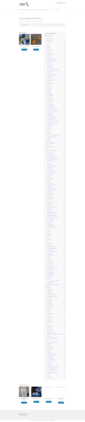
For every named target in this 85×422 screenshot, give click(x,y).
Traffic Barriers (49, 205)
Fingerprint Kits (49, 169)
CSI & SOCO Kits (49, 352)
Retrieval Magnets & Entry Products (52, 296)
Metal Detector (49, 292)
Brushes (48, 162)
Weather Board (49, 244)
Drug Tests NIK (49, 90)
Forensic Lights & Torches (51, 355)
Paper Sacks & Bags (50, 112)
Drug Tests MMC (49, 88)
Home (20, 9)
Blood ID (48, 42)
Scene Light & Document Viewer (52, 188)
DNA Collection (49, 208)
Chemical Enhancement (49, 57)
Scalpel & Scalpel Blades (50, 227)
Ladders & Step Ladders (50, 322)
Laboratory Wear (49, 265)
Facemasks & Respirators (51, 255)
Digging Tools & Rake (50, 313)
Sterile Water (49, 231)
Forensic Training (48, 145)
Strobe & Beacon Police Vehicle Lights (52, 372)
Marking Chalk (49, 239)
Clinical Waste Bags (50, 100)
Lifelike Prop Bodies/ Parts (51, 54)
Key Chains (48, 279)
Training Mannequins (49, 343)
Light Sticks (49, 73)
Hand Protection (49, 258)
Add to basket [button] (24, 49)
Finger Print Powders (50, 164)
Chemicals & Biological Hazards (52, 248)
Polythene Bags (49, 114)
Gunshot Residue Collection (51, 332)
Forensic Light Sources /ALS (51, 184)
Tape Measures (49, 78)
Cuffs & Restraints (49, 277)
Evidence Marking (49, 66)
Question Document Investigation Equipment (53, 284)
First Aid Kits (49, 138)
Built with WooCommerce (23, 414)
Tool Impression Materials (51, 155)
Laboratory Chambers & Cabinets (51, 157)
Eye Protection (49, 253)
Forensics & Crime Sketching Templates (53, 69)
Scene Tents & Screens (50, 201)
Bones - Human (49, 52)
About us (23, 9)
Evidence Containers (50, 104)
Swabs (48, 232)
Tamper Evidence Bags (50, 119)
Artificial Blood (49, 350)
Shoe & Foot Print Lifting (50, 153)
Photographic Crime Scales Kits (52, 74)
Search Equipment (48, 287)
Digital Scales (49, 64)
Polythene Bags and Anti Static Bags (52, 338)
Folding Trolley (49, 316)
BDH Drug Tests (49, 86)
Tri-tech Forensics (48, 345)
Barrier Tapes (49, 196)
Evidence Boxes (49, 102)
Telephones (49, 374)
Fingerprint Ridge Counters (51, 172)
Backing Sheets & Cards (50, 160)
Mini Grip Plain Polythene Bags (51, 109)
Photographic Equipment (51, 359)
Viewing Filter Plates (50, 193)
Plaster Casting (49, 152)
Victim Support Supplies (50, 219)
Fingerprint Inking (50, 167)
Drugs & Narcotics (48, 85)
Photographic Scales (50, 76)
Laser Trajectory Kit (50, 71)
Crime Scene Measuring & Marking (51, 59)
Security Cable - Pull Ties (50, 116)
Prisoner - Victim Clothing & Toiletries (53, 280)
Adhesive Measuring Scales (51, 61)
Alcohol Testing (49, 327)
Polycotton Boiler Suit (50, 267)
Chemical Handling (50, 98)
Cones (48, 200)
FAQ (40, 9)
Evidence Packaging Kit (50, 105)
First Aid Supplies (48, 133)
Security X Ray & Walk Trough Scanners (53, 369)
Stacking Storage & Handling (51, 117)
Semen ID (48, 45)
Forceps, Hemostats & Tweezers (52, 225)
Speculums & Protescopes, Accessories (53, 217)
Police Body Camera (50, 362)
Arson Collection (49, 97)
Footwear (48, 256)
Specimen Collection (50, 347)
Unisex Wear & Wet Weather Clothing (52, 268)
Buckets (48, 311)
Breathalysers (48, 47)
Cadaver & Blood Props (49, 49)
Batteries (48, 308)
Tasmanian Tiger (49, 303)
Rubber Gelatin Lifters (50, 179)
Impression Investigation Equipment (51, 150)
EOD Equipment (49, 289)
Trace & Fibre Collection (49, 325)
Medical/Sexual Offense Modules (52, 215)
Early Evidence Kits (50, 210)
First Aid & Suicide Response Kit (51, 136)
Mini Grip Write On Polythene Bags (52, 110)
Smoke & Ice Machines (50, 371)
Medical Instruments (49, 222)
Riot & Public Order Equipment (51, 367)
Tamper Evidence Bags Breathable (52, 121)
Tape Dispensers (49, 126)
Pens (47, 241)
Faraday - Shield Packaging (51, 107)
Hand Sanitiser (49, 81)
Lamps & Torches (49, 186)
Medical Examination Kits (50, 220)
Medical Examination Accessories (52, 212)
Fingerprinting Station (50, 174)
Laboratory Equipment (50, 357)
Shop (48, 9)
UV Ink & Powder (49, 191)
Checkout (31, 9)
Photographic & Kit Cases (51, 177)
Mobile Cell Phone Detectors (51, 294)
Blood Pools (49, 50)
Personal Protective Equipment (50, 246)
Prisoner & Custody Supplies (50, 275)
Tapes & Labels (49, 128)
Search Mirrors (49, 298)
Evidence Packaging (49, 93)
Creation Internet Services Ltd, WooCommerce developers (45, 420)
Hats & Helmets (49, 260)
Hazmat (47, 148)
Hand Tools (48, 320)
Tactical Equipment (49, 301)
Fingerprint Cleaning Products (51, 165)
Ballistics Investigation (49, 38)
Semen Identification (49, 299)
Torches (47, 323)
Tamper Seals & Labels (50, 124)
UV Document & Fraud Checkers (51, 189)
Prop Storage (49, 364)
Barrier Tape (49, 62)
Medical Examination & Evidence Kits (51, 207)
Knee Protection (49, 263)
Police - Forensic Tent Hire (51, 360)
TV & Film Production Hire (50, 348)
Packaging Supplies (49, 234)
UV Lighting (49, 376)
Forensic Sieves (49, 318)
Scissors (48, 229)
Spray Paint (48, 243)
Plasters (48, 140)
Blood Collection (49, 224)
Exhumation (48, 129)
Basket (27, 9)
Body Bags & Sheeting (50, 198)
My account (44, 9)
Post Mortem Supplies (49, 270)
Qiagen (48, 340)
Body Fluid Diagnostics (49, 40)
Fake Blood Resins (48, 131)
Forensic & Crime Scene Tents (50, 141)
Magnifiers (48, 176)
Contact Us (36, 9)
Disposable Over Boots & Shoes (51, 251)
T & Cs (51, 9)
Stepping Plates (49, 203)
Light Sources (48, 181)
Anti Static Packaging (50, 95)
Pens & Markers (48, 236)
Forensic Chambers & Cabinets (50, 143)
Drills (48, 315)
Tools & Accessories (49, 306)
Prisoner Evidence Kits (50, 282)
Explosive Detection (50, 291)
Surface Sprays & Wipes (50, 83)
